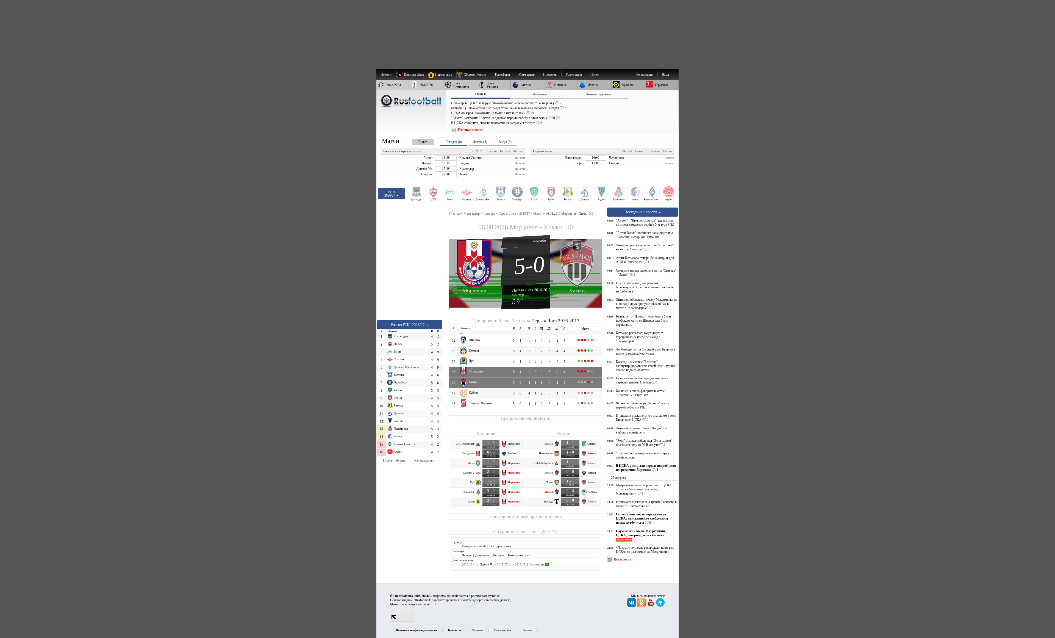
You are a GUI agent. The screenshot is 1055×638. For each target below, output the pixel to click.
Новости (491, 151)
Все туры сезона (500, 546)
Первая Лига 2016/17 (536, 531)
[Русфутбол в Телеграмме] (660, 606)
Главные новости (471, 130)
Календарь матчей (474, 546)
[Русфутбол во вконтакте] (632, 606)
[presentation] (417, 140)
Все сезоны (538, 564)
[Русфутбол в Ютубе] (651, 606)
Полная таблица (394, 460)
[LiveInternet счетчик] (402, 621)
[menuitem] (473, 74)
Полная (466, 555)
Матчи (517, 151)
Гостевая (498, 555)
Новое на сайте (502, 630)
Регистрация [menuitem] (644, 74)
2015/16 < (469, 564)
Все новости (623, 559)
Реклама (527, 630)
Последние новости (641, 212)
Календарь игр (424, 460)
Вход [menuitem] (665, 74)
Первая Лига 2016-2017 (531, 289)
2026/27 (477, 151)
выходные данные (497, 600)
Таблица (504, 151)
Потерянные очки (519, 555)
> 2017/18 (519, 564)
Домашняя (482, 555)
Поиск (594, 74)
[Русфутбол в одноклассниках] (641, 606)
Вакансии (477, 630)
